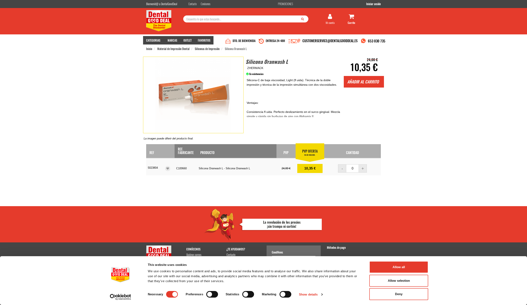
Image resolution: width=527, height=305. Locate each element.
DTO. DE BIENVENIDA (244, 41)
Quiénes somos (193, 254)
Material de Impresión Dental (173, 49)
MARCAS (172, 40)
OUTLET (187, 40)
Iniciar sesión (373, 4)
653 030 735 (376, 40)
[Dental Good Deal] (163, 20)
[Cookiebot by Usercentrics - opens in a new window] (121, 297)
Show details (308, 294)
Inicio (149, 49)
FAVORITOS (204, 40)
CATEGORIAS (153, 40)
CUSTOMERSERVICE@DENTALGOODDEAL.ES (330, 40)
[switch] (212, 294)
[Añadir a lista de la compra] (167, 168)
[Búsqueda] (303, 19)
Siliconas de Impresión (207, 49)
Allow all (399, 267)
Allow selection (399, 280)
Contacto (231, 254)
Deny (398, 294)
